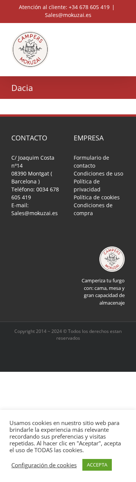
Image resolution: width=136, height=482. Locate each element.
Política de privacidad (87, 185)
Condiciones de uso (98, 173)
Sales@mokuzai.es (68, 14)
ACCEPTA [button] (97, 464)
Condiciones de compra (93, 209)
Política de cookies (97, 197)
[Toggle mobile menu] (122, 34)
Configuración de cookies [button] (44, 465)
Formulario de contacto (91, 161)
